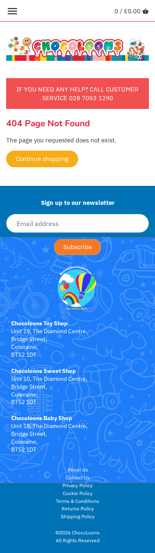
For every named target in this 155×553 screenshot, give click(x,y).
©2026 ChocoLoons (77, 532)
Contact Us (78, 477)
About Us (77, 469)
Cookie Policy (78, 493)
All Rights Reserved (78, 540)
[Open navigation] (12, 11)
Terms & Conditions (77, 501)
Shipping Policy (78, 516)
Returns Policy (78, 508)
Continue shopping (42, 159)
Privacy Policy (77, 485)
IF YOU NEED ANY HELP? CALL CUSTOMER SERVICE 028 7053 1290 (77, 93)
